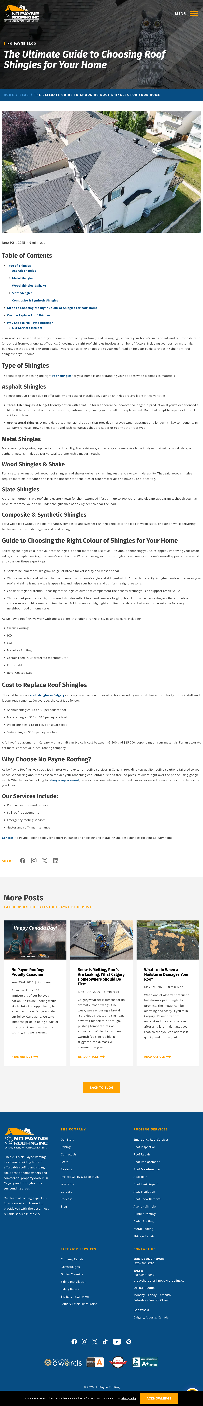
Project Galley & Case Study (80, 1177)
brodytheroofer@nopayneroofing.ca (159, 1280)
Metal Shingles (22, 278)
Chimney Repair (72, 1259)
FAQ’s (64, 1162)
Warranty (67, 1184)
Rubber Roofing (145, 1214)
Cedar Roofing (144, 1221)
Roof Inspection (145, 1147)
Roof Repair (142, 1154)
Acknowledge (159, 1398)
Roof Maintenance (147, 1169)
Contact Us (68, 1154)
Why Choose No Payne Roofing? (30, 323)
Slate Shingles (22, 293)
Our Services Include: (27, 328)
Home (9, 95)
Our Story (67, 1139)
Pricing (66, 1147)
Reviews (66, 1169)
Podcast (66, 1199)
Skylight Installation (75, 1296)
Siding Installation (73, 1282)
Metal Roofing (143, 1229)
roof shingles (62, 376)
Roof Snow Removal (147, 1199)
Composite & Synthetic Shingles (35, 300)
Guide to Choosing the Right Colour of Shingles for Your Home (52, 308)
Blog (24, 95)
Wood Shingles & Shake (29, 285)
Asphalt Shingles (24, 271)
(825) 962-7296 (144, 1263)
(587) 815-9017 (144, 1275)
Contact (7, 838)
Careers (66, 1191)
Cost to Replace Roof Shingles (29, 315)
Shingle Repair (144, 1236)
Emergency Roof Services (151, 1139)
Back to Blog (101, 1087)
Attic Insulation (144, 1191)
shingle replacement (64, 780)
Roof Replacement (147, 1162)
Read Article (21, 1056)
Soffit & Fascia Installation (79, 1304)
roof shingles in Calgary (47, 695)
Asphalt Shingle (145, 1206)
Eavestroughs (70, 1267)
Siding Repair (70, 1289)
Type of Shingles (19, 265)
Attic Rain (140, 1177)
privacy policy (128, 1398)
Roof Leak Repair (146, 1184)
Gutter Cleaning (72, 1274)
